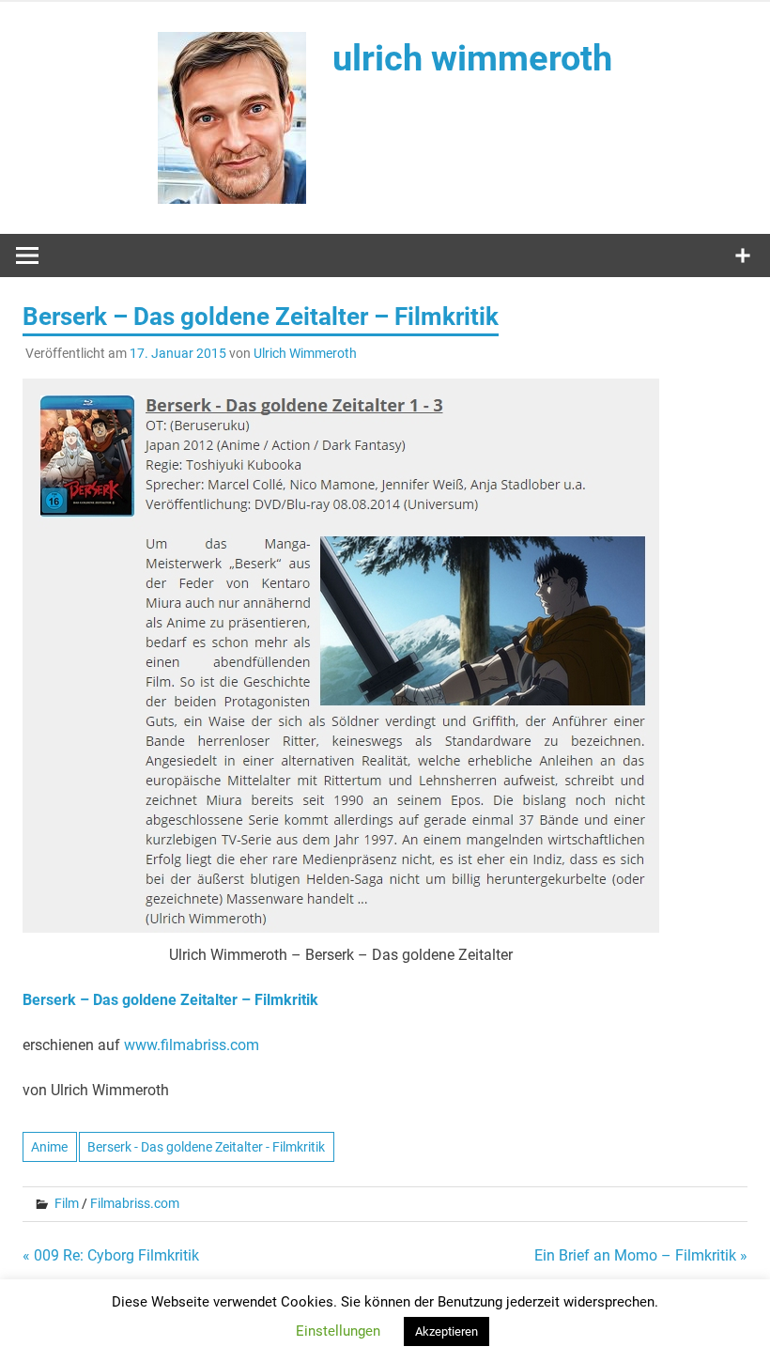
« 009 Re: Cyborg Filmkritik (111, 1255)
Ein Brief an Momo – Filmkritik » (640, 1255)
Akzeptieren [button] (446, 1331)
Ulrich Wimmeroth (305, 353)
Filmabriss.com (134, 1203)
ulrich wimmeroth (472, 58)
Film (66, 1203)
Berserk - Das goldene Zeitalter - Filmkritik (206, 1146)
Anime (49, 1146)
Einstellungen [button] (338, 1331)
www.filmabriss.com (191, 1045)
